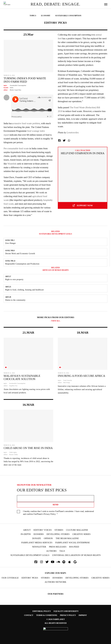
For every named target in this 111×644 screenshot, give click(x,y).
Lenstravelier (72, 132)
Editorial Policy (42, 611)
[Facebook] (36, 561)
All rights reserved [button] (55, 623)
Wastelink (12, 163)
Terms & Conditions (46, 615)
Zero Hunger (10, 243)
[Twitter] (47, 561)
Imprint (83, 615)
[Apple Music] (69, 561)
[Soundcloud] (58, 561)
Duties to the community (15, 300)
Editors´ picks (30, 578)
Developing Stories (58, 534)
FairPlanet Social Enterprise (72, 543)
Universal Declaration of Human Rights (76, 555)
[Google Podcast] (75, 561)
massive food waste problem (27, 123)
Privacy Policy (50, 514)
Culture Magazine (77, 530)
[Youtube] (52, 561)
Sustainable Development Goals (29, 555)
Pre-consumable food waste (16, 148)
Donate (36, 538)
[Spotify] (64, 561)
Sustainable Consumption (18, 85)
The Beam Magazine (67, 538)
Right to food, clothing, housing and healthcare (24, 290)
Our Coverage (10, 578)
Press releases (57, 547)
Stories (58, 530)
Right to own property (14, 279)
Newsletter (39, 547)
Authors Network (55, 582)
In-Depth (26, 534)
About (27, 530)
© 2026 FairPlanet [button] (55, 619)
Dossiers (39, 534)
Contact (28, 615)
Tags (62, 551)
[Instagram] (41, 561)
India (11, 87)
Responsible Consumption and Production (22, 264)
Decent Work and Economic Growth (20, 253)
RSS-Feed (74, 547)
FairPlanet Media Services (36, 543)
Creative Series (81, 534)
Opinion (48, 538)
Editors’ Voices (43, 530)
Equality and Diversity (66, 611)
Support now (85, 205)
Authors (51, 551)
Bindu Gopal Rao (15, 90)
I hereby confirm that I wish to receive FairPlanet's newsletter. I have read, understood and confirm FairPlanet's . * (58, 512)
